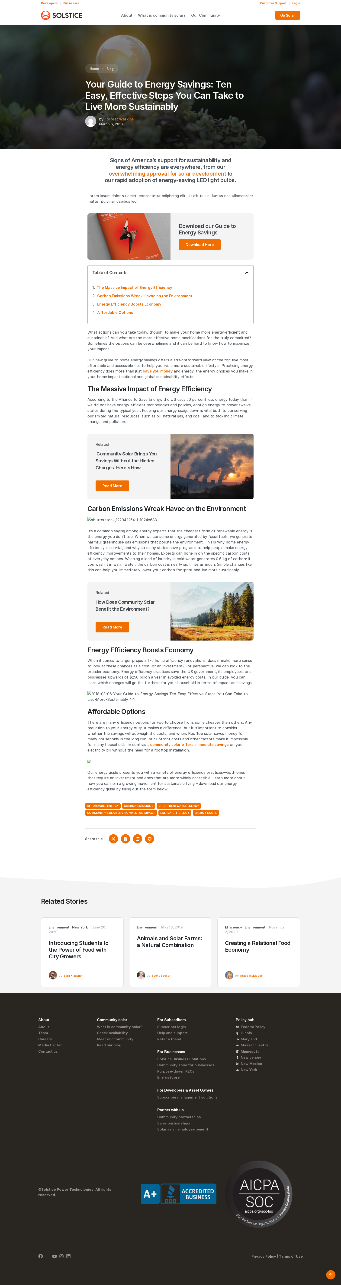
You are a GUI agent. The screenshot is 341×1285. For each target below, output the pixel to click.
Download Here (200, 244)
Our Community (205, 15)
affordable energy (103, 806)
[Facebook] (40, 1256)
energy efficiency (175, 813)
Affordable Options (115, 312)
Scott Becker (161, 975)
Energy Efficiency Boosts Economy (129, 304)
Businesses (71, 3)
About (126, 15)
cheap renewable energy (178, 806)
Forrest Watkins (119, 119)
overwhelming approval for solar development (167, 173)
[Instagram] (61, 1256)
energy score (206, 813)
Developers (49, 3)
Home (94, 69)
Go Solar (287, 15)
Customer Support (273, 3)
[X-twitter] (47, 1256)
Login (296, 3)
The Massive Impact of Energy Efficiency (134, 287)
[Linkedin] (68, 1256)
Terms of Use (291, 1256)
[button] (247, 273)
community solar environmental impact (121, 813)
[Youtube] (54, 1256)
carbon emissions (138, 806)
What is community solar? (162, 15)
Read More (112, 485)
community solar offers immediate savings (189, 744)
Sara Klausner (73, 975)
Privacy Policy (263, 1256)
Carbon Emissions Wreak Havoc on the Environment (144, 296)
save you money (158, 371)
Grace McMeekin (251, 975)
